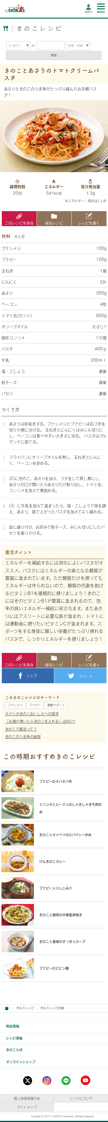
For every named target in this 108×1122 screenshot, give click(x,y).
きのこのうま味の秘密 (23, 737)
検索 (54, 55)
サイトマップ (27, 1107)
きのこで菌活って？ (21, 729)
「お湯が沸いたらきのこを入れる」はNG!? (40, 721)
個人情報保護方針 (27, 1098)
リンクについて (81, 1098)
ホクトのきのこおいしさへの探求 (32, 714)
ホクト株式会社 (6, 1008)
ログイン (89, 11)
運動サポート (56, 705)
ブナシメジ (15, 705)
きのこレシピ (25, 1008)
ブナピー (35, 705)
